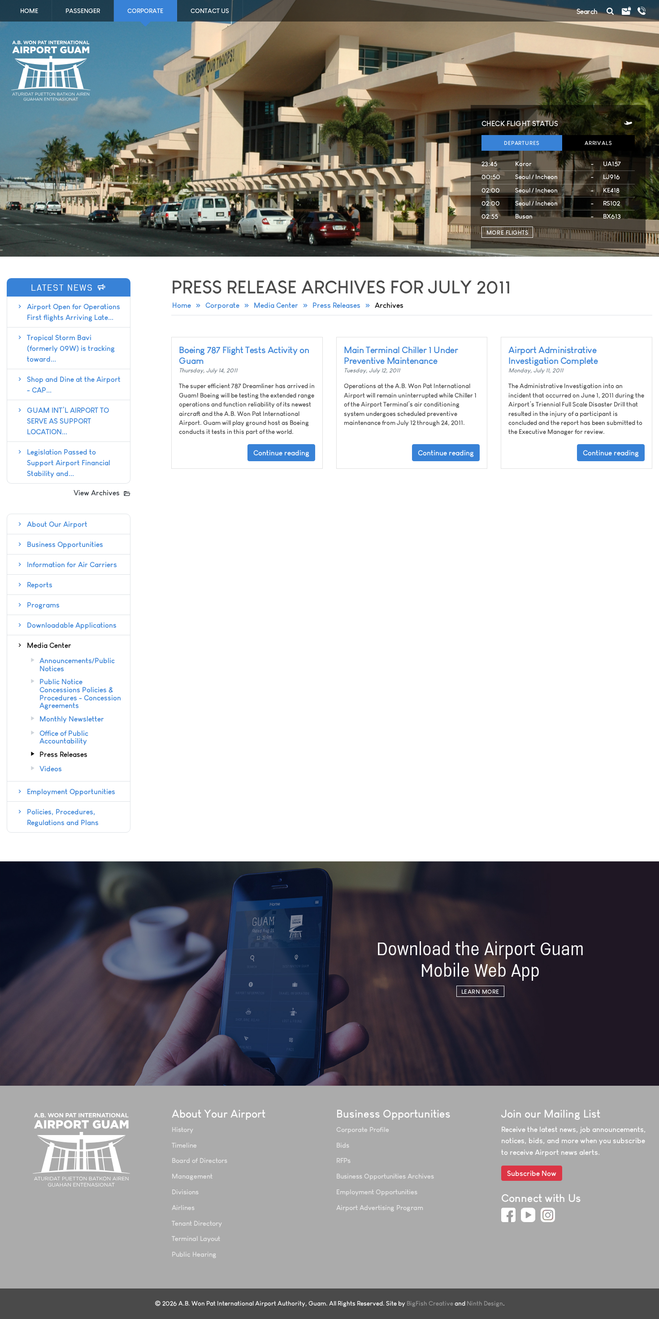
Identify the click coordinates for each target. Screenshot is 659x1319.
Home (29, 11)
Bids (342, 1145)
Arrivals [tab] (599, 143)
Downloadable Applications (72, 624)
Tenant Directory (197, 1223)
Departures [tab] (522, 143)
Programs (43, 604)
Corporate (222, 305)
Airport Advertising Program (379, 1207)
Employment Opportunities (71, 791)
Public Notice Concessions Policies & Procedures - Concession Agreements (80, 693)
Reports (39, 584)
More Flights (507, 232)
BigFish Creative (430, 1303)
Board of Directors (199, 1160)
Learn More (480, 991)
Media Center (276, 305)
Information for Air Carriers (72, 564)
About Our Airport (57, 524)
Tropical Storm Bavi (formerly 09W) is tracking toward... (71, 348)
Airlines (183, 1207)
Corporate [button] (145, 11)
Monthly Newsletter (71, 719)
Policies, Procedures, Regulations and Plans (63, 817)
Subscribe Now (531, 1173)
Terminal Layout (196, 1238)
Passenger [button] (82, 11)
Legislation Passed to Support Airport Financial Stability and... (68, 462)
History (182, 1129)
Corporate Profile (362, 1129)
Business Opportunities (65, 544)
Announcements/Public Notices (77, 665)
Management (192, 1176)
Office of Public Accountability (63, 737)
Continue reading (281, 452)
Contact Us (210, 11)
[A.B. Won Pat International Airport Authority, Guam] (82, 1149)
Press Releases (336, 305)
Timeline (184, 1145)
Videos (50, 769)
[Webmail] (626, 11)
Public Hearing (194, 1254)
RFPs (343, 1160)
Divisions (185, 1192)
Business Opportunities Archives (385, 1176)
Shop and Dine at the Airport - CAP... (74, 384)
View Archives (97, 492)
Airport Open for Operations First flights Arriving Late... (73, 312)
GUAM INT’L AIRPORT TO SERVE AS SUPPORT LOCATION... (68, 421)
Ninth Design (485, 1303)
